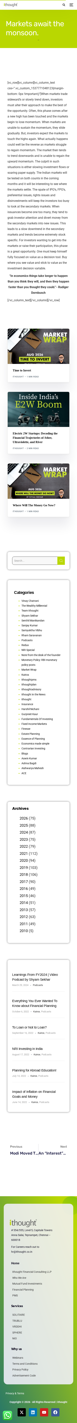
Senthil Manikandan (34, 400)
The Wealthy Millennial (34, 605)
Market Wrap (29, 337)
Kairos (25, 674)
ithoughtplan (28, 684)
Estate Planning (30, 733)
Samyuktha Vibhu (31, 630)
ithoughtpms (28, 679)
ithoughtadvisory (31, 689)
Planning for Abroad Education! (34, 1070)
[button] (64, 5)
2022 (24, 846)
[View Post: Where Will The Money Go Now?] (38, 481)
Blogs (17, 337)
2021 (24, 853)
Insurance (27, 704)
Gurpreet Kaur (29, 714)
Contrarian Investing (33, 748)
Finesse (25, 728)
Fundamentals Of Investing (37, 719)
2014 (24, 902)
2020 (24, 860)
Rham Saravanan (31, 635)
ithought (18, 377)
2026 (24, 818)
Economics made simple (35, 743)
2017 (24, 881)
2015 (24, 895)
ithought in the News (33, 694)
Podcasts (27, 640)
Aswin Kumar (29, 758)
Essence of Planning (33, 738)
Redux (25, 645)
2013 (24, 910)
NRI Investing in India (27, 1049)
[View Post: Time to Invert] (38, 346)
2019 (24, 867)
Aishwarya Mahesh (32, 768)
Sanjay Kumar (29, 625)
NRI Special (28, 649)
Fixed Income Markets (34, 723)
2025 (24, 825)
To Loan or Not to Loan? (29, 1027)
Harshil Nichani (30, 709)
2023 (24, 839)
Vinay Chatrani (30, 600)
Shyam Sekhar (46, 337)
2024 (24, 832)
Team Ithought (29, 610)
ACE (23, 773)
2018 (24, 874)
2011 (24, 924)
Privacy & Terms (15, 1393)
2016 (24, 888)
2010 (24, 931)
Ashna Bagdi (28, 763)
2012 (24, 916)
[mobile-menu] (71, 5)
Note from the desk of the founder (41, 655)
